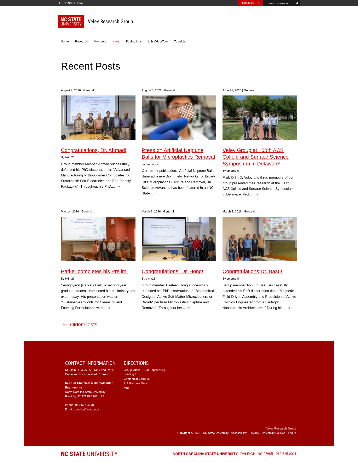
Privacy (254, 432)
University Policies (273, 432)
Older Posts (83, 324)
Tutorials (179, 41)
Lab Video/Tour (158, 41)
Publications (134, 41)
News (116, 41)
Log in (292, 432)
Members (100, 41)
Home (65, 41)
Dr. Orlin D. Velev (76, 370)
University (89, 453)
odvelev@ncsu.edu (86, 409)
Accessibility (239, 432)
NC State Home (73, 3)
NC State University (216, 432)
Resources (247, 3)
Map (126, 387)
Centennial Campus (137, 378)
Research (81, 41)
